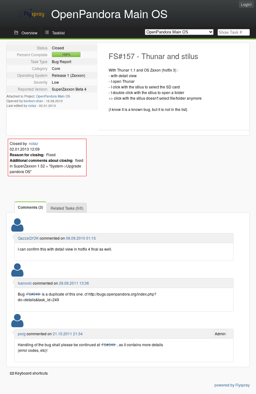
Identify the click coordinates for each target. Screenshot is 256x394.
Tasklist (58, 32)
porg (22, 333)
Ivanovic (25, 283)
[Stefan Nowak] (17, 324)
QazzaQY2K (28, 238)
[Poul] (17, 229)
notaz (32, 105)
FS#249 (33, 294)
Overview (29, 32)
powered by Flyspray (232, 384)
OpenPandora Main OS (53, 96)
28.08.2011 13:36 (74, 283)
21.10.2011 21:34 (68, 333)
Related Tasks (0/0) (67, 208)
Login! (246, 4)
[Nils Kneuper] (17, 274)
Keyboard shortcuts (31, 373)
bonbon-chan (33, 101)
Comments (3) (30, 207)
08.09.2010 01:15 (81, 238)
